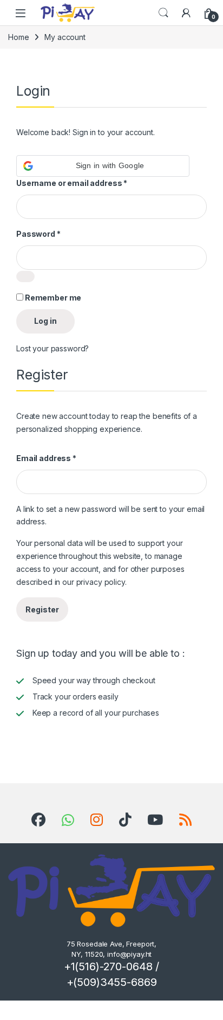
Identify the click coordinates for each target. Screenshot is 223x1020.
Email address (46, 458)
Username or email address (71, 183)
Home (18, 37)
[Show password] (25, 276)
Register (42, 609)
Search (163, 13)
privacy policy (100, 581)
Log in (45, 320)
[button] (102, 166)
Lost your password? (52, 348)
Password (38, 233)
